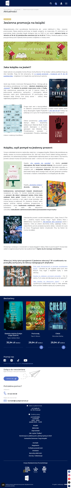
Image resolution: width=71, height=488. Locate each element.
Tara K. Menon (35, 336)
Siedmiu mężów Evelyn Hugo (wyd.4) (13, 334)
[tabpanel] (13, 324)
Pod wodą (35, 333)
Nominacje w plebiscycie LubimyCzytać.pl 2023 (35, 436)
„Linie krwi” (42, 121)
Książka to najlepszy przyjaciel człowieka (47, 276)
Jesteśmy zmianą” (36, 185)
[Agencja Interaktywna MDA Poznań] (65, 484)
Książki (35, 425)
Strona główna (8, 9)
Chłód (57, 333)
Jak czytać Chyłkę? (35, 433)
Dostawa (35, 450)
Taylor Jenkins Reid (13, 338)
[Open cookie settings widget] (3, 485)
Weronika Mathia (57, 336)
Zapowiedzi (36, 431)
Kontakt (35, 443)
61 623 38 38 (12, 394)
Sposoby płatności (35, 453)
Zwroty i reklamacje (35, 456)
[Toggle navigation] (51, 3)
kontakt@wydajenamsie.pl (17, 401)
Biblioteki (35, 428)
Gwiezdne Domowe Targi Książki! (35, 438)
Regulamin (35, 445)
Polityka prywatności (35, 448)
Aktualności (17, 9)
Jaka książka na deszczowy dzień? (46, 281)
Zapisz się (9, 378)
